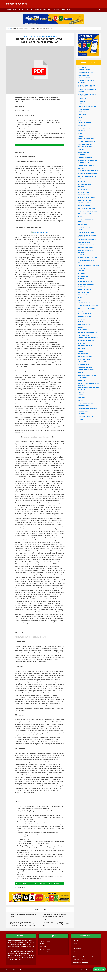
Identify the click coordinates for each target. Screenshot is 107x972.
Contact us (66, 10)
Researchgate (77, 949)
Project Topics (24, 10)
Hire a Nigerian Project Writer (40, 10)
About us (57, 10)
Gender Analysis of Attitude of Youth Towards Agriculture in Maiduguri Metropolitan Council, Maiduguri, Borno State (55, 917)
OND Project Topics (45, 944)
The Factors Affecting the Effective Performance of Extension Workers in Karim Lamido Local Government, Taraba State (23, 923)
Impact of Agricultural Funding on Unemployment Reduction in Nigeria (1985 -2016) (56, 923)
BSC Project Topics (45, 949)
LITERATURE (81, 271)
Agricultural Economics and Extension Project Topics (40, 36)
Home (9, 28)
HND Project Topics (45, 946)
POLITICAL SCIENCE (83, 335)
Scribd (74, 954)
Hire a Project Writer (46, 952)
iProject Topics (12, 10)
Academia (76, 951)
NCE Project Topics (45, 941)
